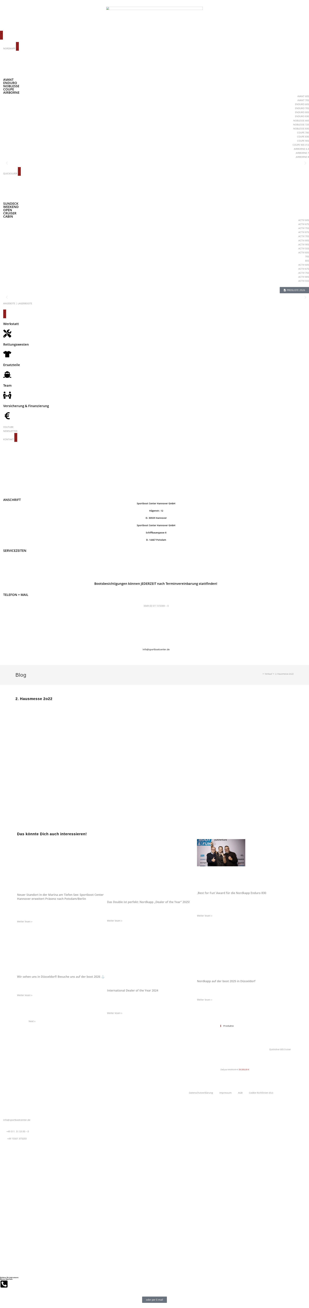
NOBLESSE (11, 86)
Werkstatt (11, 324)
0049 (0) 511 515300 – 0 (156, 605)
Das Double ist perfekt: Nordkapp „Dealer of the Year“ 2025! (148, 902)
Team (7, 385)
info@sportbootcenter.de (156, 649)
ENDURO (10, 83)
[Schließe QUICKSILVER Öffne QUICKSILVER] (19, 171)
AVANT (8, 79)
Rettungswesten (16, 344)
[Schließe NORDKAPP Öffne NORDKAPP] (17, 46)
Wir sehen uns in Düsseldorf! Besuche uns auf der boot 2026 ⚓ (61, 977)
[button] (7, 163)
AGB (240, 1092)
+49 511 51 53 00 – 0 (17, 1131)
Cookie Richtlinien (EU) (261, 1092)
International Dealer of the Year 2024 (132, 990)
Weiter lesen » (24, 921)
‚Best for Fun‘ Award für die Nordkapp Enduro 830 (231, 893)
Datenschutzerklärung (201, 1092)
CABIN (8, 216)
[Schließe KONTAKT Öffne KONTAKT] (15, 437)
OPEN (7, 210)
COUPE (8, 89)
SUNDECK (10, 203)
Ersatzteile (11, 365)
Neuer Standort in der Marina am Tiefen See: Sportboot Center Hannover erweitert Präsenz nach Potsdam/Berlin (60, 897)
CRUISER (9, 213)
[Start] (261, 673)
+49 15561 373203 (17, 1138)
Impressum (225, 1092)
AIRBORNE (11, 92)
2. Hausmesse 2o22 (284, 673)
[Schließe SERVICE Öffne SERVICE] (4, 314)
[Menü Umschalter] (1, 35)
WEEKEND (11, 207)
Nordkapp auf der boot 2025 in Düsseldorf (226, 981)
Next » (32, 1021)
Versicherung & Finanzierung (26, 406)
